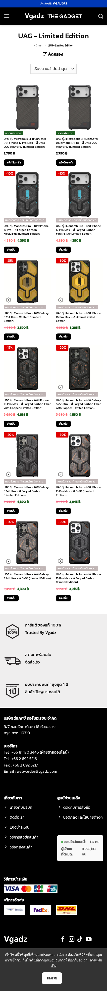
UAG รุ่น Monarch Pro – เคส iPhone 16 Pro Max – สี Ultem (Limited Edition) (78, 317)
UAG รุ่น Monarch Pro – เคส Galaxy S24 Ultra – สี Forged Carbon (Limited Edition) (26, 491)
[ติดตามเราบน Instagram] (71, 939)
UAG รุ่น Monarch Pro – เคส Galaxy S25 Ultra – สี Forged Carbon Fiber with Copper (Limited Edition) (78, 404)
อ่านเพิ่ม (11, 250)
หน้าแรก (38, 45)
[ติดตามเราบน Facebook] (63, 939)
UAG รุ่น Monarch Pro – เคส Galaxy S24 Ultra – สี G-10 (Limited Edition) (27, 576)
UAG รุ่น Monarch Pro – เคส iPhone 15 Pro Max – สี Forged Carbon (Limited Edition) (78, 578)
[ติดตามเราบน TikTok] (80, 939)
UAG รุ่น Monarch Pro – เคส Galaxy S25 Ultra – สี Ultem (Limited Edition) (26, 317)
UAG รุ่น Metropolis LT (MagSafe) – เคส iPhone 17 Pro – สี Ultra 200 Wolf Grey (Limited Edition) (78, 143)
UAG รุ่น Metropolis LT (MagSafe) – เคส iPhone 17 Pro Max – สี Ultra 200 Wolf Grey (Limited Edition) (26, 143)
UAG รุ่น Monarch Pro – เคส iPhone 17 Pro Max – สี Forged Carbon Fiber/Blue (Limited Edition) (78, 230)
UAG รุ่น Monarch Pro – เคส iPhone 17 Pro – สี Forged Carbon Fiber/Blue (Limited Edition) (26, 230)
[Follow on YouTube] (89, 939)
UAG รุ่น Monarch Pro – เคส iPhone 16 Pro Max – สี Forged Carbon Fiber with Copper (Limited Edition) (27, 404)
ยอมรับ (52, 978)
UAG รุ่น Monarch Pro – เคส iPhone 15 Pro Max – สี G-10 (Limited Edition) (78, 491)
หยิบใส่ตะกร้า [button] (14, 162)
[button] (7, 16)
